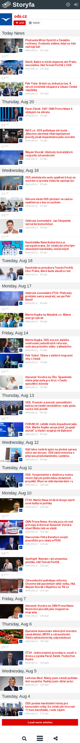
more (36, 22)
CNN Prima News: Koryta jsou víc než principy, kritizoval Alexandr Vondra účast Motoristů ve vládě (49, 525)
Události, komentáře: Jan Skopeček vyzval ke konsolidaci (48, 222)
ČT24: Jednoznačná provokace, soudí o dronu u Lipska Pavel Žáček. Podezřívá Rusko (51, 656)
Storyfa (24, 4)
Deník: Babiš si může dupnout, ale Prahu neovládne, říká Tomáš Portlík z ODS (50, 63)
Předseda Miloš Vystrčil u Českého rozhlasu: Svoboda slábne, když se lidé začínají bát (50, 43)
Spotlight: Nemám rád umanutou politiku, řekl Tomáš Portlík (46, 560)
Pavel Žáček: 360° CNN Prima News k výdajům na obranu (48, 110)
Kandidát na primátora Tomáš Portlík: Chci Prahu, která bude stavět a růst (49, 269)
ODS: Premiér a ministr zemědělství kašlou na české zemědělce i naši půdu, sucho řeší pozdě (50, 406)
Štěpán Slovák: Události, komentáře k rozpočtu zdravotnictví (49, 154)
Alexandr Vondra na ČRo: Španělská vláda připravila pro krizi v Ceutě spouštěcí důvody (48, 380)
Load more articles (40, 722)
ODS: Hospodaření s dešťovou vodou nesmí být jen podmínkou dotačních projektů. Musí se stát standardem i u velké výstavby (49, 479)
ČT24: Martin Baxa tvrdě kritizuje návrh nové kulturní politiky (50, 501)
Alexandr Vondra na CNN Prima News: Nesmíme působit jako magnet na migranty (49, 609)
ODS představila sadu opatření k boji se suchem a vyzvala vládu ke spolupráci (50, 179)
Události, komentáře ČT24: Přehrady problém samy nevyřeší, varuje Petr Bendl (48, 296)
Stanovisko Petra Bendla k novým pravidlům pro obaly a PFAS (46, 539)
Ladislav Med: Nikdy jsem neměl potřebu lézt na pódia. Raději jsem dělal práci (51, 680)
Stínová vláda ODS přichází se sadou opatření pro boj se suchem (49, 201)
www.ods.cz (31, 50)
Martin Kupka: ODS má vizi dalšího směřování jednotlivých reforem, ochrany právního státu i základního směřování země (48, 344)
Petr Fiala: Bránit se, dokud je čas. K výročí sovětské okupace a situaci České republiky (51, 87)
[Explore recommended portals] (68, 4)
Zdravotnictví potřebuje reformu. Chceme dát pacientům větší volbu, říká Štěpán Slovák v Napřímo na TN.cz (50, 584)
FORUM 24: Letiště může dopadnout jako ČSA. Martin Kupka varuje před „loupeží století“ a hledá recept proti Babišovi (51, 427)
